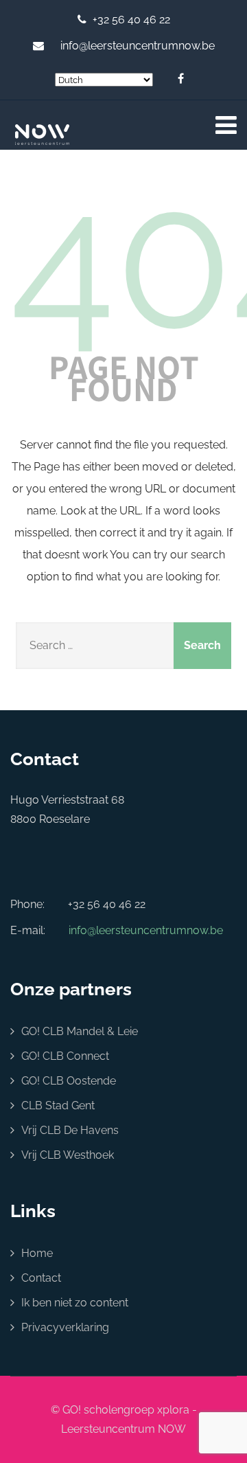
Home (37, 1253)
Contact (41, 1277)
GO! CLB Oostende (68, 1080)
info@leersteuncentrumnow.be (137, 45)
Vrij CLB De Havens (70, 1130)
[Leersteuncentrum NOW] (57, 134)
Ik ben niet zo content (74, 1302)
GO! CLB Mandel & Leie (79, 1031)
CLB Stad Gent (58, 1105)
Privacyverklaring (65, 1327)
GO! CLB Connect (65, 1056)
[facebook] (181, 80)
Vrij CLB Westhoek (67, 1154)
